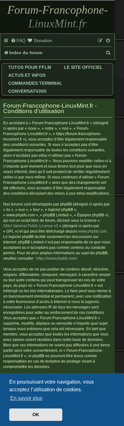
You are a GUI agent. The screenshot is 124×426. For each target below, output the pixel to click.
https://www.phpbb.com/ (56, 258)
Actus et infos (26, 75)
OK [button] (35, 414)
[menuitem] (18, 41)
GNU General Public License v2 (30, 226)
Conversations (27, 91)
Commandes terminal (35, 83)
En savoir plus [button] (26, 398)
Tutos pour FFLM (29, 67)
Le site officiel (83, 67)
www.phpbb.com (92, 231)
